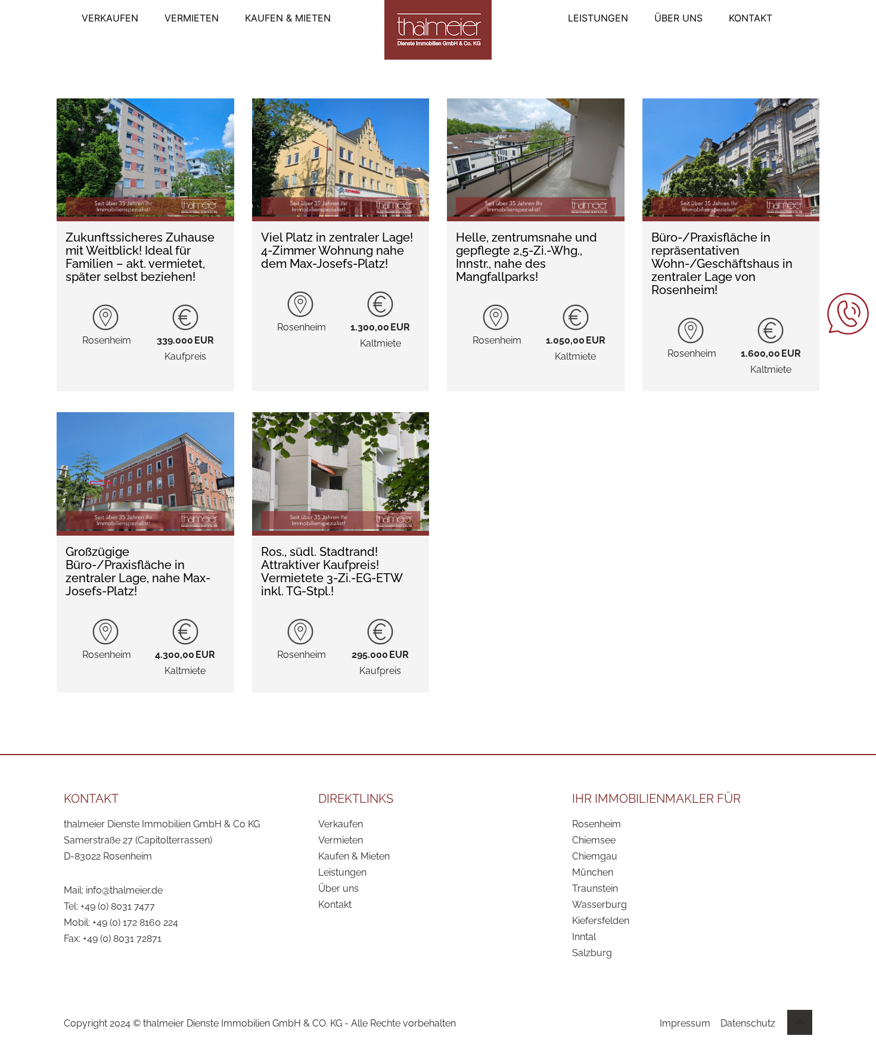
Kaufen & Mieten (354, 856)
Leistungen (342, 872)
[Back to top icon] (799, 1022)
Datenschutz (747, 1023)
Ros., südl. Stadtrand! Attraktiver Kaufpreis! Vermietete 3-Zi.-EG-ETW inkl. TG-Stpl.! (331, 571)
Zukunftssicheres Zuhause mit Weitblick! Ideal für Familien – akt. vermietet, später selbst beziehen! (140, 257)
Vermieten (340, 840)
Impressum (685, 1023)
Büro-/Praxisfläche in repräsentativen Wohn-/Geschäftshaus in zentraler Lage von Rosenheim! (722, 263)
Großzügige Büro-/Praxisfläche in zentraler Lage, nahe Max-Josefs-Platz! (138, 571)
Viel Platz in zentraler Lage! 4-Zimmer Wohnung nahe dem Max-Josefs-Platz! (337, 250)
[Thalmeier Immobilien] (437, 30)
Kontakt (335, 904)
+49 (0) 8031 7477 (117, 906)
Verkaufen (340, 824)
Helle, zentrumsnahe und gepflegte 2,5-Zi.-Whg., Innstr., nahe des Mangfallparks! (526, 257)
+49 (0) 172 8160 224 (135, 922)
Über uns (338, 888)
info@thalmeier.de (124, 890)
